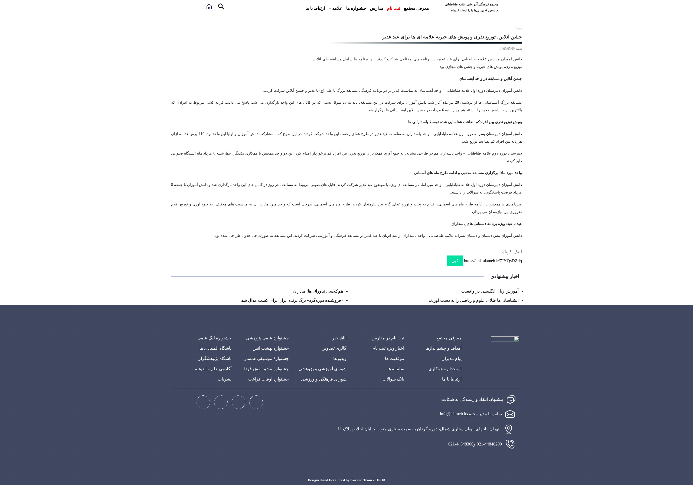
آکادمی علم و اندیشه (213, 368)
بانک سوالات (393, 379)
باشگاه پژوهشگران (214, 358)
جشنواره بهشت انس (271, 348)
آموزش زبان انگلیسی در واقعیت (490, 291)
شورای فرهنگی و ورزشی (323, 379)
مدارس (376, 8)
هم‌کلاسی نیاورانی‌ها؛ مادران (318, 291)
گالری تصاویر (334, 348)
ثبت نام (393, 8)
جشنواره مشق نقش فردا (266, 368)
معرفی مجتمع (416, 8)
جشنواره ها (356, 8)
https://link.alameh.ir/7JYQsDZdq (493, 260)
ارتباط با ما (315, 8)
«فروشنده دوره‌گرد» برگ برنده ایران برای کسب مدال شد (292, 300)
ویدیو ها (339, 358)
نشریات (224, 379)
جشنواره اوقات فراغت (268, 379)
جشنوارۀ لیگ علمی (214, 338)
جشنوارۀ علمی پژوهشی (267, 338)
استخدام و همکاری (445, 368)
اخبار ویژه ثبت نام (388, 348)
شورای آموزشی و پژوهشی (322, 368)
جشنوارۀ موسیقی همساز (266, 358)
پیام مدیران (452, 358)
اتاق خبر (339, 338)
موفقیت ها (394, 358)
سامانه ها (395, 368)
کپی (455, 260)
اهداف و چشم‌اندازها (444, 348)
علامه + (335, 8)
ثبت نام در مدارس (388, 338)
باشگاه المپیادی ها (215, 348)
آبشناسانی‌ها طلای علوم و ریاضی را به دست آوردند (474, 300)
